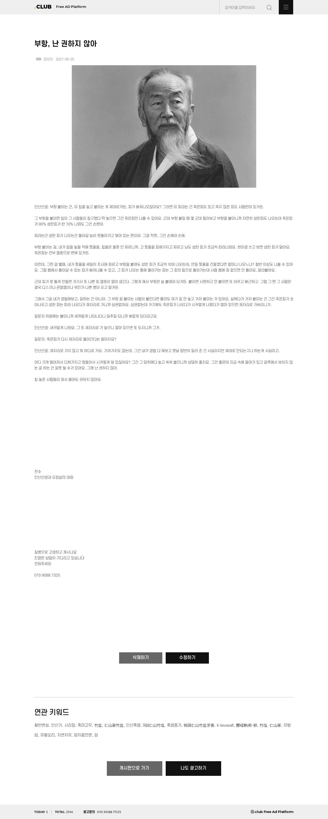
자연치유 (64, 735)
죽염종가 (174, 725)
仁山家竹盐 (114, 725)
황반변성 (41, 725)
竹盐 (98, 725)
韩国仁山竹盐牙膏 (199, 725)
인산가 (56, 725)
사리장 (69, 725)
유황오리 (47, 735)
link (39, 59)
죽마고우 (85, 725)
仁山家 (275, 725)
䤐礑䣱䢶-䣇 (246, 725)
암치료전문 (83, 735)
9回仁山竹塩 (153, 725)
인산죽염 (133, 725)
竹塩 (263, 725)
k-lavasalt (225, 725)
